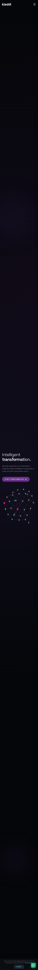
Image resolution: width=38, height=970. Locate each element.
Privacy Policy (28, 962)
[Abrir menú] (34, 4)
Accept (19, 966)
